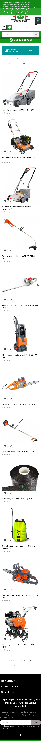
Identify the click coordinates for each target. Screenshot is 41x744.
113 (25, 665)
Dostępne (10, 58)
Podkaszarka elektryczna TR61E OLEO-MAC (19, 257)
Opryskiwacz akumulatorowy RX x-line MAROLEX (18, 547)
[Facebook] (20, 735)
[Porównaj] (30, 24)
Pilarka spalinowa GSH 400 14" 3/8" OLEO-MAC (20, 596)
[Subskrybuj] (36, 722)
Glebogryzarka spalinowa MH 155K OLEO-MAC (20, 646)
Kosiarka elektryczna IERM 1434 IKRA (18, 110)
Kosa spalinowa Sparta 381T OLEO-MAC (19, 452)
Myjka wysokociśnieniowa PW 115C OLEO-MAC (20, 356)
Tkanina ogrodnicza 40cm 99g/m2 (17, 499)
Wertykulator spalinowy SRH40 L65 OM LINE (19, 158)
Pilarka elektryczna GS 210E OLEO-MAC (19, 404)
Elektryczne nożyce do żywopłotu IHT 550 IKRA (20, 306)
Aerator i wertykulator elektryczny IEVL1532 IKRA (16, 208)
